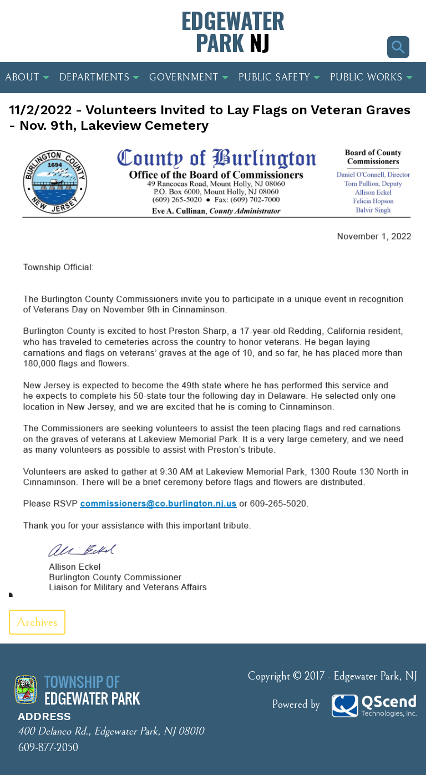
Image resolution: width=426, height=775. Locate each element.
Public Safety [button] (274, 77)
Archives (37, 622)
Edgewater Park (233, 31)
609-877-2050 (48, 748)
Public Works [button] (366, 77)
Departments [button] (94, 77)
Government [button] (183, 77)
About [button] (22, 77)
